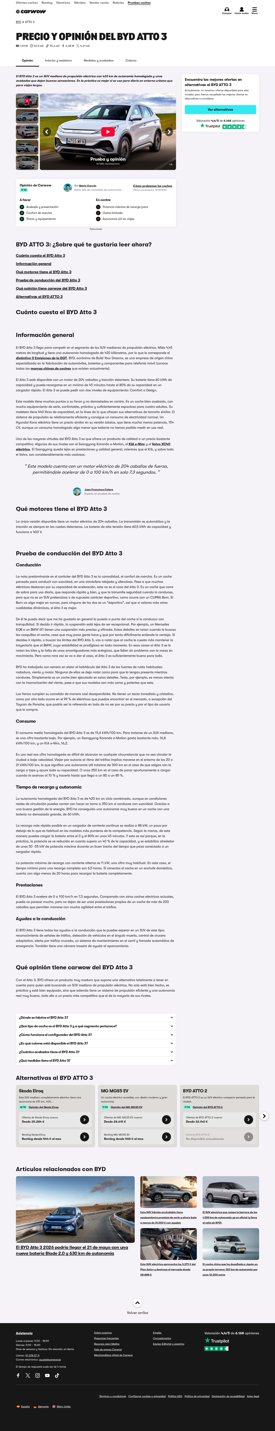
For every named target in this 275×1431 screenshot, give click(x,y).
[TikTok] (57, 1376)
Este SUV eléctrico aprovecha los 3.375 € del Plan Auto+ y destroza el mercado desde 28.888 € (168, 1269)
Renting (47, 2)
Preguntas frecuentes (106, 1338)
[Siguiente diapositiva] (264, 1116)
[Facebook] (18, 1376)
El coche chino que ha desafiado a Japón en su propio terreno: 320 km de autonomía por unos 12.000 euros (230, 1269)
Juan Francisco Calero (99, 489)
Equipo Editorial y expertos (168, 1343)
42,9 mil (39, 45)
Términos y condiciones (112, 1396)
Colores (131, 60)
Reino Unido (64, 1406)
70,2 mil (54, 45)
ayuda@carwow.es (50, 1359)
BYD (18, 22)
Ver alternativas (220, 109)
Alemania (43, 1406)
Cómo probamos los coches (152, 186)
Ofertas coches (27, 2)
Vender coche (99, 2)
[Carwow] (31, 12)
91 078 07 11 (32, 1355)
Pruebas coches (139, 2)
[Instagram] (38, 1376)
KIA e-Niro (137, 444)
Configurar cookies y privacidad (147, 1396)
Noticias (118, 2)
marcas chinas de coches (51, 368)
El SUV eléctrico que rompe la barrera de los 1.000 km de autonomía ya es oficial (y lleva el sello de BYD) (230, 1217)
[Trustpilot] (220, 126)
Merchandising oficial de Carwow (113, 1355)
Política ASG (175, 1396)
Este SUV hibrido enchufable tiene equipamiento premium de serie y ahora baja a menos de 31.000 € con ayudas (168, 1217)
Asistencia (24, 1333)
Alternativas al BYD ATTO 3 (39, 297)
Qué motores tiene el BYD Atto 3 (43, 272)
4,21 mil (85, 45)
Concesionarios (162, 1338)
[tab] (27, 61)
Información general (33, 264)
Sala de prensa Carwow (108, 1349)
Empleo (157, 1332)
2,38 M (69, 45)
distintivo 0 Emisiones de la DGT (41, 358)
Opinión (27, 60)
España (25, 1406)
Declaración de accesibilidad (228, 1396)
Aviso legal (253, 1396)
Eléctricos (63, 2)
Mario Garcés (87, 185)
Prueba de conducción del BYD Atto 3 (48, 280)
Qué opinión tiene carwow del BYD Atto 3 (51, 288)
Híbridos (80, 2)
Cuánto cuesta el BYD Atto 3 (40, 255)
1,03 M (24, 45)
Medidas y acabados (99, 60)
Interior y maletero (58, 60)
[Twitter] (28, 1376)
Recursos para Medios (106, 1343)
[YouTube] (47, 1376)
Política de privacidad (197, 1396)
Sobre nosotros (103, 1332)
